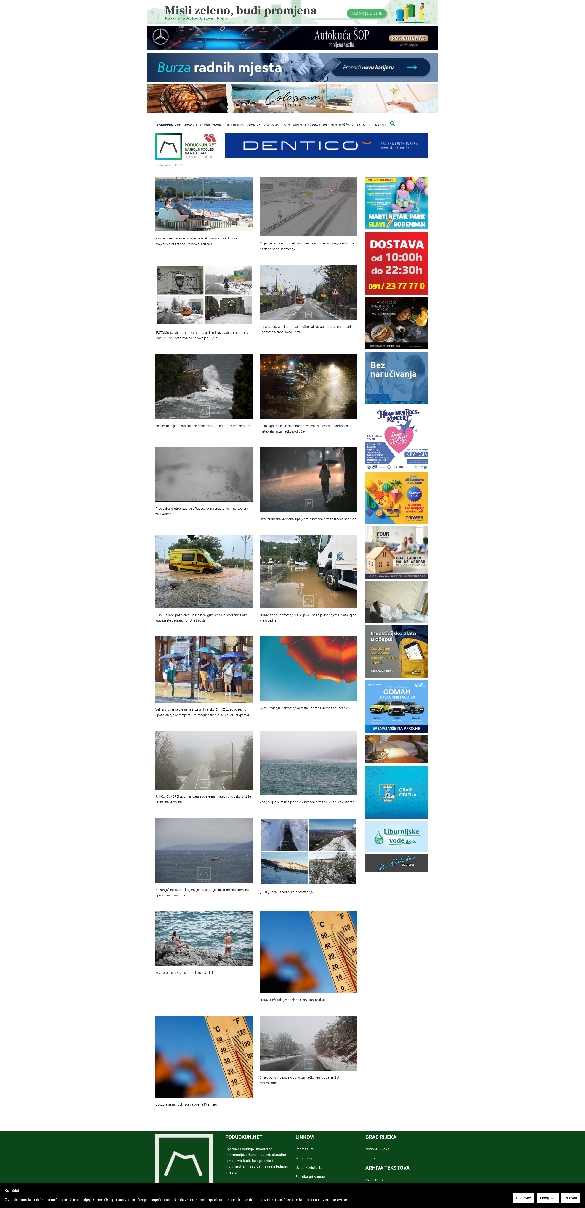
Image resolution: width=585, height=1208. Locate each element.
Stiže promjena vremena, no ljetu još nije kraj (186, 973)
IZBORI (205, 125)
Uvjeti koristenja (308, 1168)
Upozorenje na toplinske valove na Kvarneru (186, 1104)
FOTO (286, 125)
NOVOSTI (190, 125)
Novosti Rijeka (377, 1149)
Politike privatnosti (311, 1177)
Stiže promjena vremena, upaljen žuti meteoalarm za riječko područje (308, 519)
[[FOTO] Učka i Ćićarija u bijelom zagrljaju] (308, 851)
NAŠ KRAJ (312, 125)
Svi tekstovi (375, 1180)
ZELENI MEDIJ (362, 125)
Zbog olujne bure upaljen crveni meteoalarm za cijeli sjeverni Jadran (307, 802)
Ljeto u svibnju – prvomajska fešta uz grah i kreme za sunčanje (304, 708)
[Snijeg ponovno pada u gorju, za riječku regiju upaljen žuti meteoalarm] (308, 1043)
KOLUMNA (271, 125)
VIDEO (297, 125)
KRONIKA (254, 125)
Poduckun (162, 165)
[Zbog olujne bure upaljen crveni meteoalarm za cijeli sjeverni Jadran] (308, 763)
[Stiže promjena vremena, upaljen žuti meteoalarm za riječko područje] (308, 479)
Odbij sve (548, 1198)
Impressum (304, 1149)
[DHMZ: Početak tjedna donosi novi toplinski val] (308, 952)
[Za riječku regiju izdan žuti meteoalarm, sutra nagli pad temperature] (204, 386)
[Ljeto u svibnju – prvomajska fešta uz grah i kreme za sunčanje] (308, 668)
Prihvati (571, 1198)
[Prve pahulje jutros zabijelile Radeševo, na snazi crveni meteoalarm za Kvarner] (204, 474)
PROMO (381, 125)
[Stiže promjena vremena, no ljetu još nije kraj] (204, 938)
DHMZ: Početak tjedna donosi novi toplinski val (293, 1000)
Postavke (523, 1198)
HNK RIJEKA (235, 125)
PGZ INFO (330, 125)
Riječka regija (376, 1158)
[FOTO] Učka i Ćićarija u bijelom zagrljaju (287, 892)
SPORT (218, 125)
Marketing (303, 1158)
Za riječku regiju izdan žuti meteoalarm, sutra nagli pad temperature (202, 426)
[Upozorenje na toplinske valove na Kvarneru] (204, 1057)
